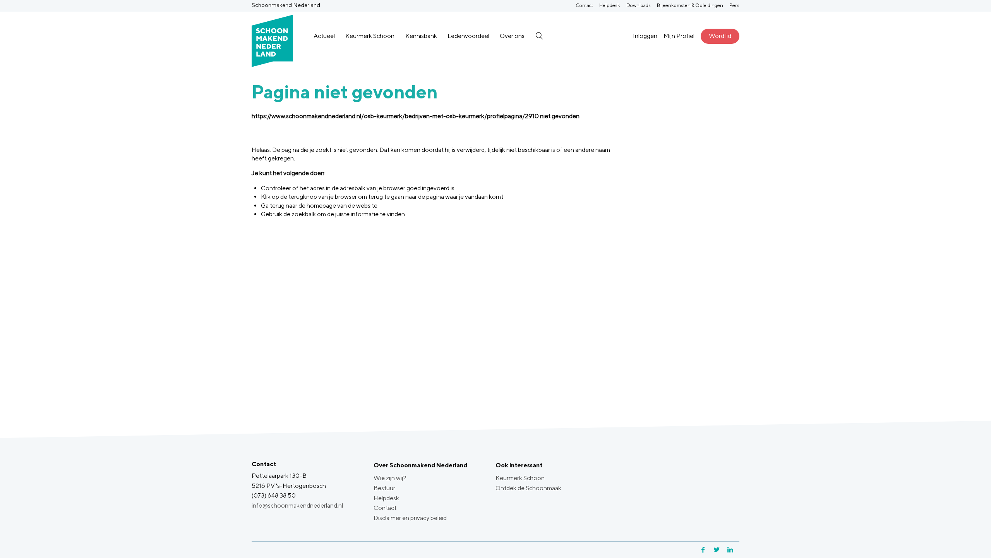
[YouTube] (738, 549)
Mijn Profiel (679, 36)
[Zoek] (539, 36)
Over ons (512, 36)
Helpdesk (609, 5)
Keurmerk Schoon (369, 36)
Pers (734, 5)
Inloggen (645, 36)
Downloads (638, 5)
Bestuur (384, 488)
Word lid (720, 36)
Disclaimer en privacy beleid (410, 518)
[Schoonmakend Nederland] (272, 36)
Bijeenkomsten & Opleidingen (690, 5)
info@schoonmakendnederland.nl (297, 505)
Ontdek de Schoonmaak (528, 488)
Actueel (324, 36)
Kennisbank (421, 36)
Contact (584, 5)
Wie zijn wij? (390, 478)
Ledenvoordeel (468, 36)
